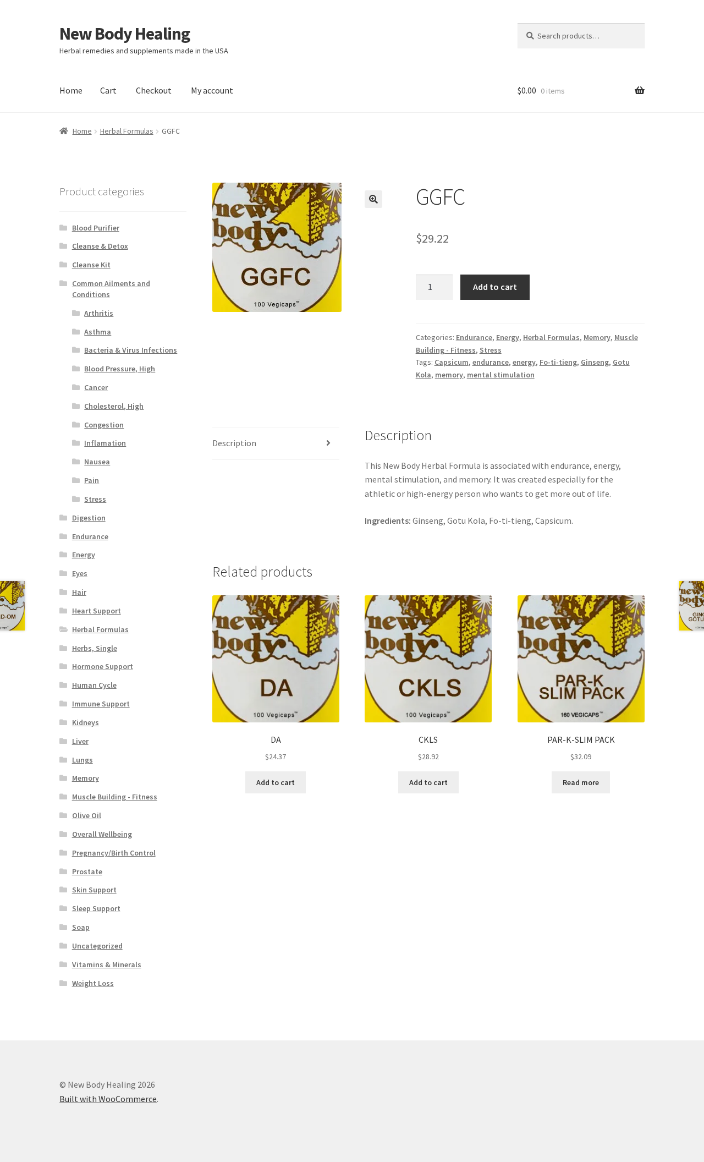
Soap (81, 927)
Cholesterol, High (114, 406)
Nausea (97, 462)
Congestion (104, 425)
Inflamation (105, 443)
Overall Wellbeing (102, 834)
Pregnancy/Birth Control (114, 853)
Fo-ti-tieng (558, 362)
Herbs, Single (94, 648)
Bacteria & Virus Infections (130, 350)
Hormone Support (102, 666)
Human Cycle (94, 685)
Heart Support (96, 611)
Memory (597, 337)
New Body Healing (124, 34)
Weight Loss (93, 983)
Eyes (79, 573)
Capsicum (452, 362)
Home (70, 90)
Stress (491, 350)
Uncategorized (97, 946)
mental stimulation (501, 375)
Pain (91, 480)
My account (212, 90)
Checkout (154, 90)
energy (524, 362)
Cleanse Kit (91, 265)
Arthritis (98, 313)
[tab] (275, 443)
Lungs (82, 760)
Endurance (474, 337)
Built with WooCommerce (108, 1098)
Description (234, 442)
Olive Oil (86, 815)
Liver (80, 741)
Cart (108, 90)
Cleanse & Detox (100, 246)
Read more (581, 782)
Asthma (97, 332)
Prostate (87, 871)
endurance (490, 362)
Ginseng (595, 362)
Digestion (89, 518)
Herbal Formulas (126, 131)
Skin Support (94, 890)
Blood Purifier (95, 228)
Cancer (96, 387)
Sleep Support (96, 908)
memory (449, 375)
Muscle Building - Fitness (114, 797)
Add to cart (495, 286)
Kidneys (85, 722)
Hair (79, 592)
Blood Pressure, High (119, 369)
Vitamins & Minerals (106, 964)
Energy (507, 337)
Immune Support (101, 704)
